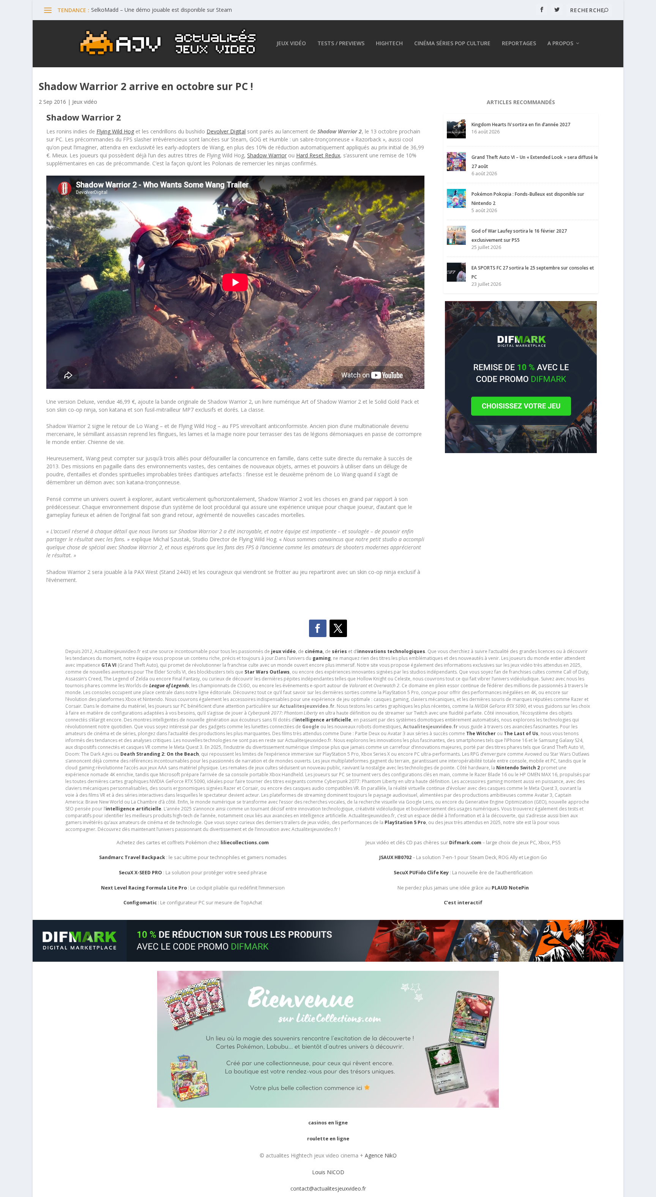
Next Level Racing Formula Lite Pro (144, 888)
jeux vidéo (283, 651)
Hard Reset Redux (318, 155)
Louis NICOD (328, 1172)
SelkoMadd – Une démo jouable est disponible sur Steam (161, 9)
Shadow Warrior (267, 155)
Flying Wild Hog (115, 131)
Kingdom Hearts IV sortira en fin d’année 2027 (521, 124)
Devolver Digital (226, 131)
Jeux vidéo (291, 43)
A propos (560, 43)
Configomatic (140, 902)
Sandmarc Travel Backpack (132, 857)
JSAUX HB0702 (395, 857)
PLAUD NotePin (510, 888)
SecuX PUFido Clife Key (421, 872)
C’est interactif (463, 902)
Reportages (519, 43)
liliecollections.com (245, 842)
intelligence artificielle (133, 808)
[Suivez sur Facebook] (317, 628)
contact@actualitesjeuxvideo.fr (328, 1188)
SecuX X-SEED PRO (140, 872)
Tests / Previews (340, 43)
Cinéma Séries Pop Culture (452, 43)
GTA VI (109, 665)
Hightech (389, 43)
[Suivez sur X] (338, 628)
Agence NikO (381, 1155)
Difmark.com (465, 842)
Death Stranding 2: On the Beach (159, 754)
